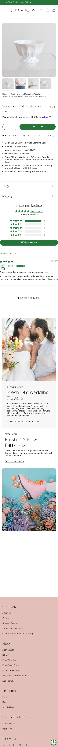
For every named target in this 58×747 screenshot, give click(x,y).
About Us (6, 613)
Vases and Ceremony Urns (15, 675)
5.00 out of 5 (36, 211)
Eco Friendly (8, 681)
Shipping (7, 196)
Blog (4, 702)
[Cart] (54, 10)
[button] (10, 10)
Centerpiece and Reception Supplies (26, 94)
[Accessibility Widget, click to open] (54, 743)
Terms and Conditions (12, 628)
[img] (6, 261)
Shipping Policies (10, 623)
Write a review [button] (29, 242)
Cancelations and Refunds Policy (17, 633)
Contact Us (7, 618)
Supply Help (8, 707)
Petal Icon (7, 728)
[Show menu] (4, 10)
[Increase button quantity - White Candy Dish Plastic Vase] (15, 127)
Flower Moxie (8, 723)
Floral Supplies (9, 660)
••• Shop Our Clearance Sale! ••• (18, 2)
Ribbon (5, 655)
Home (4, 94)
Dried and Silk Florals (12, 670)
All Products (8, 650)
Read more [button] (52, 279)
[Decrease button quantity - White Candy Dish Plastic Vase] (5, 127)
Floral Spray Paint (10, 665)
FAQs (5, 186)
